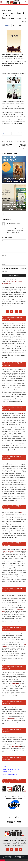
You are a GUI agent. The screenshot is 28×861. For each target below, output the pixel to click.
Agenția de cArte (9, 18)
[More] (20, 25)
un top (21, 323)
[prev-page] (3, 214)
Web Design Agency (13, 857)
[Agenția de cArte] (3, 18)
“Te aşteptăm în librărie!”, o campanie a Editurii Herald (7, 144)
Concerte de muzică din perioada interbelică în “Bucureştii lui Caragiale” (21, 145)
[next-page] (5, 214)
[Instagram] (11, 311)
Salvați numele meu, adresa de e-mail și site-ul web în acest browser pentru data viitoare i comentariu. (14, 270)
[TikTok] (16, 311)
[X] (20, 311)
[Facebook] (7, 311)
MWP (20, 857)
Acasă (3, 8)
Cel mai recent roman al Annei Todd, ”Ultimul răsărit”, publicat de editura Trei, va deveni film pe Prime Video (14, 179)
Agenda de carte (9, 8)
